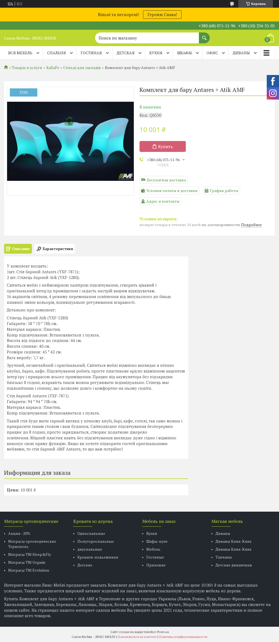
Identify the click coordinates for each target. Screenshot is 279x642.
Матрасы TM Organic (27, 562)
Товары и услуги (27, 67)
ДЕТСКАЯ (126, 52)
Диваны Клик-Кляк (233, 541)
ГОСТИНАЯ (91, 52)
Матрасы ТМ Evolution (28, 570)
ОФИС (212, 52)
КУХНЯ (155, 52)
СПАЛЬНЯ (56, 52)
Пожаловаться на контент (137, 637)
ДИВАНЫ (241, 52)
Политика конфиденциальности (183, 637)
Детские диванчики (234, 565)
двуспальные (89, 549)
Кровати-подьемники (97, 557)
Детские (84, 565)
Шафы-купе (157, 541)
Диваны (223, 533)
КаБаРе (52, 67)
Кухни (151, 533)
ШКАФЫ (184, 52)
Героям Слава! (162, 14)
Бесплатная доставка (166, 179)
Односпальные (91, 533)
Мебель (153, 549)
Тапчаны (224, 557)
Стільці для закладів (82, 67)
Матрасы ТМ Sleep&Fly (29, 554)
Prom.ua (163, 632)
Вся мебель (20, 52)
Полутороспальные (95, 541)
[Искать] (204, 35)
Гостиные (155, 557)
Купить (165, 146)
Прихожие (156, 565)
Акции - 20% (19, 533)
